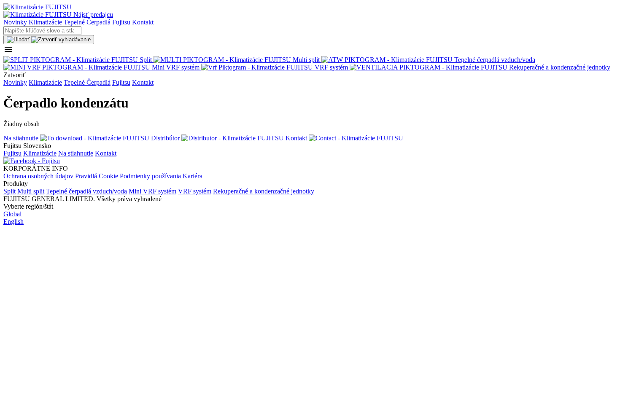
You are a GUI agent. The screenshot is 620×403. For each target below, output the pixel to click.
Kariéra (192, 176)
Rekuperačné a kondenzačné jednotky (263, 191)
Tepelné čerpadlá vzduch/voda (86, 191)
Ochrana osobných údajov (38, 176)
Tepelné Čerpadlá (87, 22)
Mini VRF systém (152, 191)
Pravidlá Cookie (96, 176)
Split (9, 191)
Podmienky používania (150, 176)
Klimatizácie (45, 22)
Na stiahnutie (75, 153)
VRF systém (194, 191)
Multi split (30, 191)
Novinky (15, 22)
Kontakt (143, 22)
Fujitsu (121, 22)
